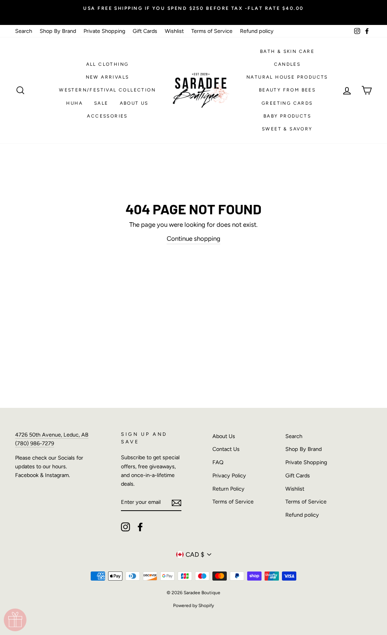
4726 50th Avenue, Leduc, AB (51, 434)
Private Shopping (104, 31)
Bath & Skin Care (287, 51)
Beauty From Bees (287, 90)
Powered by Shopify (193, 605)
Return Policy (228, 488)
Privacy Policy (229, 475)
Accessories (107, 116)
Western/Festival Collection (107, 90)
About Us (134, 103)
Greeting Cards (287, 103)
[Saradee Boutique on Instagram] (125, 526)
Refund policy (257, 31)
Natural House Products (287, 77)
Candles (287, 64)
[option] (193, 8)
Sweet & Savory (287, 129)
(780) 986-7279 (34, 443)
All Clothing (107, 64)
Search (23, 31)
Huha (74, 103)
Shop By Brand (58, 31)
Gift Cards (145, 31)
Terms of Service (211, 31)
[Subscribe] (176, 502)
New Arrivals (107, 77)
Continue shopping (193, 238)
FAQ (217, 462)
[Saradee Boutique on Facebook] (140, 526)
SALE (101, 103)
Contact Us (226, 449)
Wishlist (174, 31)
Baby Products (287, 116)
